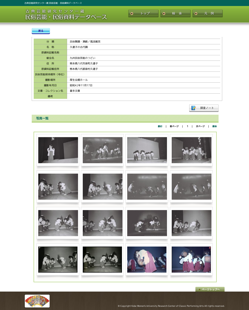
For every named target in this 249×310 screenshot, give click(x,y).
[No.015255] (147, 198)
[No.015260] (191, 235)
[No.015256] (191, 198)
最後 (214, 126)
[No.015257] (58, 235)
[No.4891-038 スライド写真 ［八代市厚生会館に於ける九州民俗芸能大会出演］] (191, 271)
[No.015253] (58, 198)
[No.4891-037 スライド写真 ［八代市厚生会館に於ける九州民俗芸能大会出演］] (146, 271)
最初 (160, 126)
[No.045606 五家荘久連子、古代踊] (57, 271)
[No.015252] (191, 162)
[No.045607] (102, 271)
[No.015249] (58, 162)
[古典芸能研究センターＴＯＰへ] (37, 307)
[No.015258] (102, 235)
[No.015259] (147, 235)
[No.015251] (147, 162)
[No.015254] (102, 198)
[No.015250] (102, 162)
